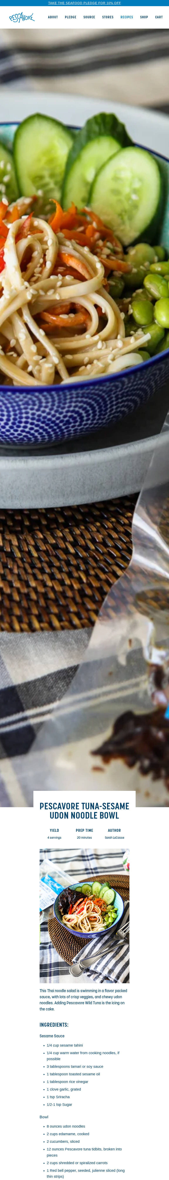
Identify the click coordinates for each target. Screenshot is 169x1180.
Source (89, 17)
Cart (159, 17)
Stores (108, 17)
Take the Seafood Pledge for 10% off (84, 3)
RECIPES (127, 17)
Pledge (70, 17)
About (53, 17)
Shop (144, 17)
